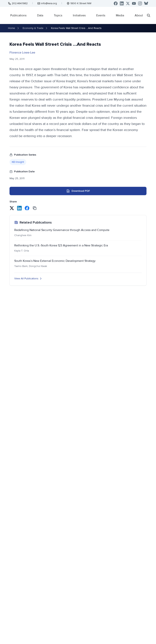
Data (40, 15)
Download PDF (81, 191)
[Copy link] (34, 208)
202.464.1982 (20, 3)
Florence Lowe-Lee (22, 52)
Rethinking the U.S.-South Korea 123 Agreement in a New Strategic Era (61, 245)
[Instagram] (140, 3)
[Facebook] (116, 3)
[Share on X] (12, 208)
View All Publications (26, 278)
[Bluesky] (146, 3)
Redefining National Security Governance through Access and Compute (61, 230)
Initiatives (79, 15)
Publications (18, 15)
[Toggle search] (148, 15)
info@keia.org (49, 3)
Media (120, 15)
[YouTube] (134, 3)
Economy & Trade (33, 28)
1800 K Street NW (80, 3)
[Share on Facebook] (27, 208)
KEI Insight (18, 162)
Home (11, 28)
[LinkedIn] (122, 3)
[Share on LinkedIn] (19, 208)
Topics (58, 15)
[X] (128, 3)
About (139, 15)
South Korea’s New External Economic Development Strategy (55, 261)
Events (100, 15)
